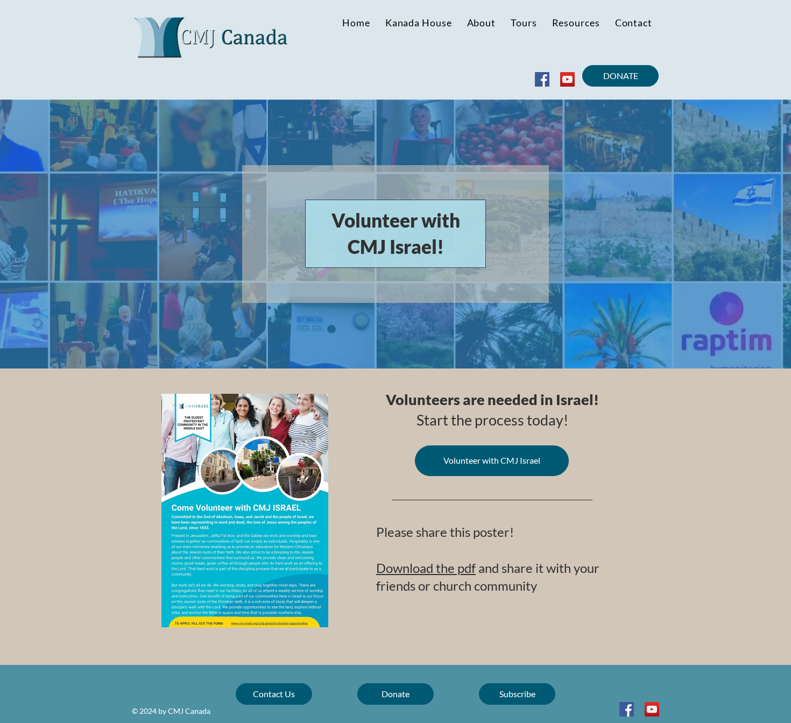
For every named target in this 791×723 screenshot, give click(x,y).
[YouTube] (567, 79)
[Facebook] (542, 79)
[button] (576, 22)
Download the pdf (426, 568)
